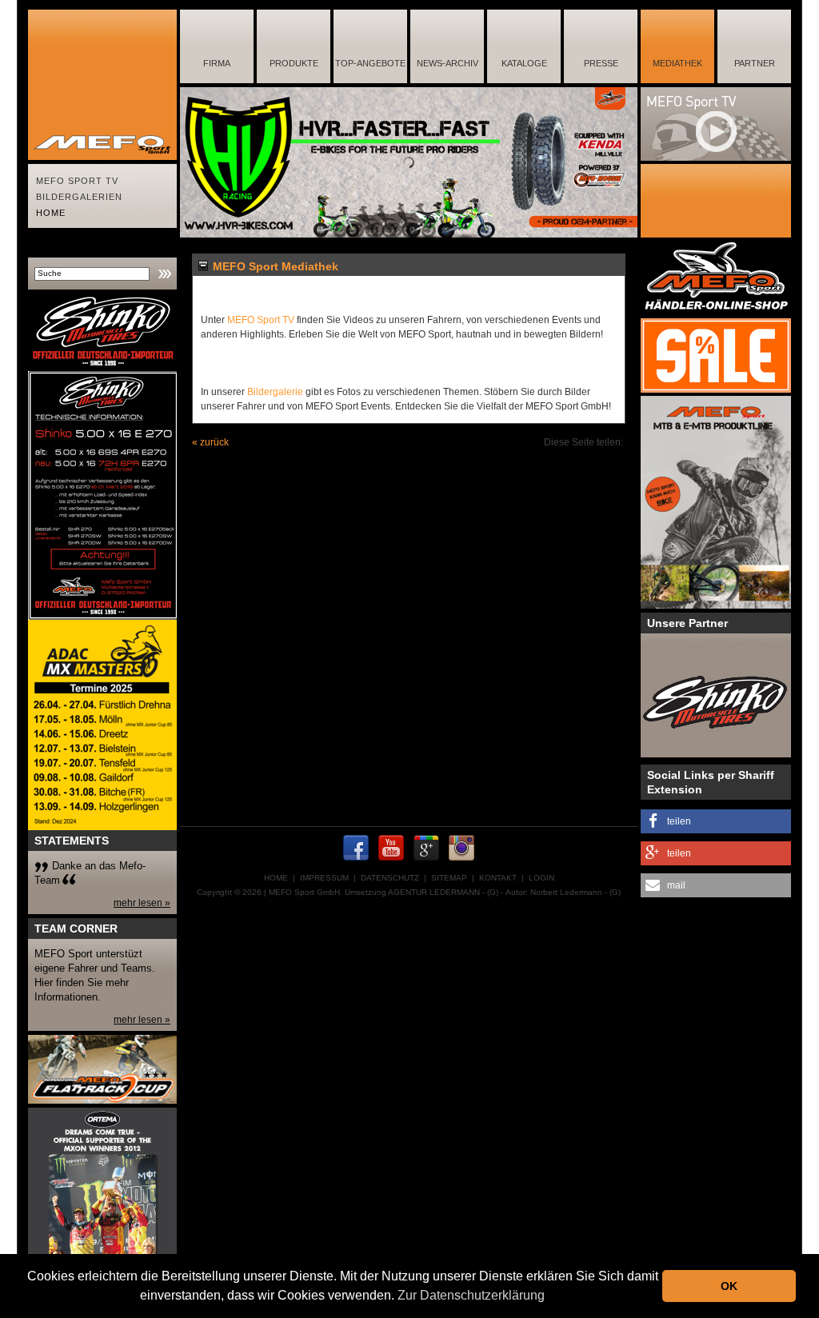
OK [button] (729, 1286)
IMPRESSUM (324, 877)
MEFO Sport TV (260, 320)
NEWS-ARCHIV (447, 63)
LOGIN (541, 877)
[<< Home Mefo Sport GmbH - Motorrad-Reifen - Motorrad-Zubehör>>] (102, 85)
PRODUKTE (294, 63)
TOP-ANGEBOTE (370, 63)
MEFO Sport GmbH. (305, 892)
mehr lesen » (142, 903)
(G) (492, 892)
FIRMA (216, 63)
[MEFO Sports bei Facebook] (356, 863)
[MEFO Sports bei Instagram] (461, 863)
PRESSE (601, 63)
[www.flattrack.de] (102, 1069)
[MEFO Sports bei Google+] (426, 863)
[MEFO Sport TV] (716, 124)
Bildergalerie (275, 391)
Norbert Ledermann (566, 892)
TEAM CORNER (76, 928)
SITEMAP (449, 877)
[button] (716, 821)
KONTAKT (498, 877)
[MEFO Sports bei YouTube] (391, 863)
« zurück (210, 442)
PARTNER (754, 63)
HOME (51, 213)
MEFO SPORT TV (77, 181)
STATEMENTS (71, 840)
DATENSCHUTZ (390, 877)
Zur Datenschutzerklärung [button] (471, 1295)
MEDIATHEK (677, 63)
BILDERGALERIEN (79, 197)
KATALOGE (524, 63)
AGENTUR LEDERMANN (434, 892)
